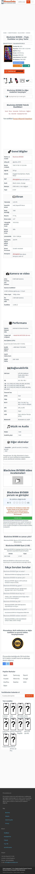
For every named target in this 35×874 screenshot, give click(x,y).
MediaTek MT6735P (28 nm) (22, 335)
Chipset (6, 840)
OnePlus (6, 682)
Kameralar (15, 111)
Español (21, 868)
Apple (5, 675)
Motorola (16, 679)
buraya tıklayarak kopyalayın (22, 119)
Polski (18, 870)
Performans (22, 111)
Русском (5, 870)
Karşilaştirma (7, 836)
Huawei (5, 679)
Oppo (5, 686)
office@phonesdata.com (11, 862)
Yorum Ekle (18, 518)
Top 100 (6, 844)
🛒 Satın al (10, 71)
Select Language (7, 868)
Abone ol (29, 696)
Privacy (7, 823)
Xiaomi (25, 675)
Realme (15, 682)
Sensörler (13, 114)
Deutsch (25, 868)
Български (22, 870)
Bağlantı (28, 111)
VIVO (24, 682)
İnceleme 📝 (26, 66)
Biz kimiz (7, 812)
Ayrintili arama (8, 847)
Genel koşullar (9, 820)
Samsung (16, 675)
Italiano (9, 870)
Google (25, 679)
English (17, 868)
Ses (9, 114)
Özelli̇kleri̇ (6, 833)
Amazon (16, 179)
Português (13, 870)
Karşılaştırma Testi (22, 114)
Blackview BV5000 (18, 157)
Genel (6, 111)
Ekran (10, 111)
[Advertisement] (17, 17)
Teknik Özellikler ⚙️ (18, 63)
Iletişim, (7, 816)
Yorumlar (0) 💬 (17, 66)
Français (30, 868)
